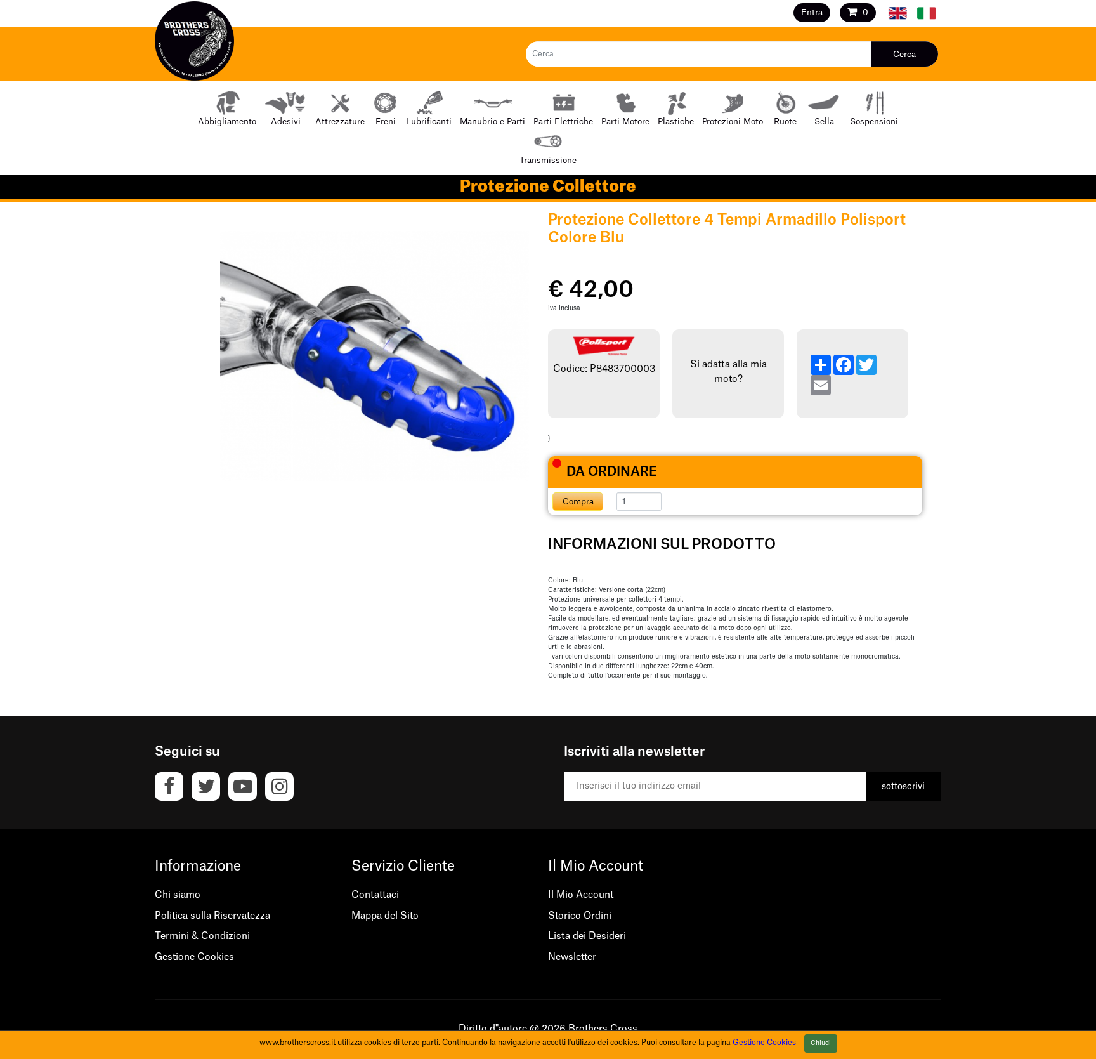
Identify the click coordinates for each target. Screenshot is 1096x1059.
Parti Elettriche (563, 121)
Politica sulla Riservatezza (212, 916)
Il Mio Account (580, 895)
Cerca (904, 54)
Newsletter (572, 957)
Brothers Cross (602, 1029)
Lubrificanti (429, 121)
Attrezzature (340, 121)
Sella (824, 121)
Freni (385, 121)
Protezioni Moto (732, 121)
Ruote (785, 121)
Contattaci (375, 895)
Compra (578, 501)
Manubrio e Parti (492, 121)
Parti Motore (625, 121)
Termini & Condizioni (202, 936)
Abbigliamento (227, 121)
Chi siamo (177, 895)
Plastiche (676, 121)
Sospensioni (874, 121)
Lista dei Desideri (587, 936)
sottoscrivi (903, 786)
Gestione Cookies (194, 957)
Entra (812, 12)
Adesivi (286, 121)
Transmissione (548, 160)
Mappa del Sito (385, 916)
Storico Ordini (579, 916)
